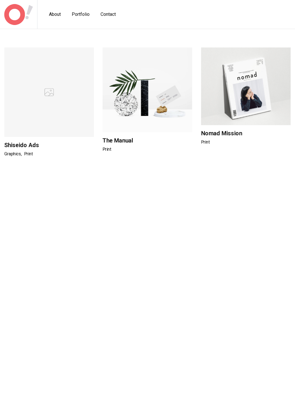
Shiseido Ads (21, 145)
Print (28, 154)
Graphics (12, 154)
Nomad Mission (221, 133)
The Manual (118, 140)
